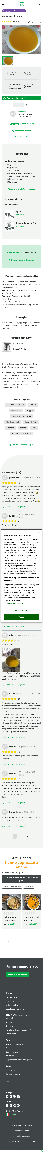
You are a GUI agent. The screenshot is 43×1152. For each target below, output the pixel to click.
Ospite (23, 112)
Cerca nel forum (13, 1074)
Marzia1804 (11, 924)
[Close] (38, 532)
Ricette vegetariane (15, 405)
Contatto (28, 1125)
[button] (2, 3)
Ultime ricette (12, 1005)
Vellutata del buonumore (10, 919)
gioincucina (14, 477)
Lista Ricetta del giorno (16, 1009)
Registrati (10, 1026)
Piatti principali (12, 422)
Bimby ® (9, 1048)
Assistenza (10, 1056)
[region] (21, 576)
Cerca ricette (11, 997)
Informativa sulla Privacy (21, 1136)
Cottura (33, 405)
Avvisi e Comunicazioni (15, 1044)
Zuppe (30, 410)
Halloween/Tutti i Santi (21, 433)
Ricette (9, 993)
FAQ (34, 1142)
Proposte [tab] (29, 886)
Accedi (9, 1022)
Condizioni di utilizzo (21, 1131)
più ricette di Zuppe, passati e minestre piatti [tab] (21, 879)
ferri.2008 (13, 516)
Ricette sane (16, 410)
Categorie (10, 1001)
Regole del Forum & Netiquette (19, 1059)
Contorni (10, 428)
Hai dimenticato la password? (18, 1030)
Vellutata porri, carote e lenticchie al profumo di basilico (31, 919)
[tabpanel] (21, 919)
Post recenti (11, 1034)
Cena (34, 428)
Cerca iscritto (12, 1078)
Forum (8, 1040)
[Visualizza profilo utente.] (13, 114)
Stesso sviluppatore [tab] (12, 886)
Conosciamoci (12, 1052)
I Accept (21, 617)
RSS (7, 1082)
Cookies (21, 1147)
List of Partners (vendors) (14, 604)
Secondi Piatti (31, 422)
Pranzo (23, 428)
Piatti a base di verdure (21, 416)
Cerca (8, 1066)
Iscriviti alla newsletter (17, 974)
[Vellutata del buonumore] (11, 902)
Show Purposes (21, 610)
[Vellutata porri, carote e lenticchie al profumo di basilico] (31, 902)
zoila (11, 635)
